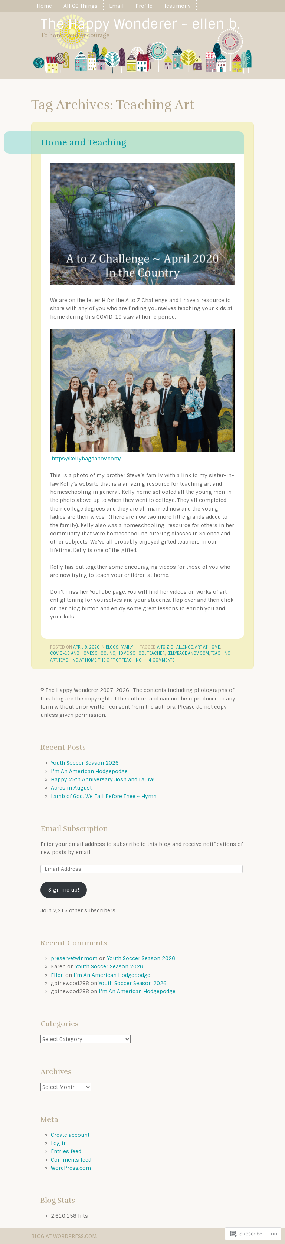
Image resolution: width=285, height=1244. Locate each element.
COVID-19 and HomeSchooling (82, 653)
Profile (144, 6)
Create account (70, 1135)
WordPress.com (71, 1168)
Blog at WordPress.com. (64, 1236)
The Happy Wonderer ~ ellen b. (140, 24)
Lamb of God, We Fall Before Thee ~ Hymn (104, 796)
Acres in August (71, 787)
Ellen (57, 975)
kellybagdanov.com (188, 653)
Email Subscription (74, 828)
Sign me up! (63, 889)
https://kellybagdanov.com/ (86, 458)
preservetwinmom (74, 958)
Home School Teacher (141, 653)
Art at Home (207, 647)
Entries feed (66, 1151)
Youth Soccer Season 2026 (85, 762)
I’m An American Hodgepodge (89, 771)
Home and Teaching (83, 142)
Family (126, 647)
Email (116, 6)
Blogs (112, 647)
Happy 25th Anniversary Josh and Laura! (103, 779)
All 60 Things (80, 6)
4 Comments (162, 660)
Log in (59, 1143)
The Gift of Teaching (120, 660)
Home (44, 6)
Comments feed (71, 1159)
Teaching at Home (77, 660)
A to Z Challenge (175, 647)
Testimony (177, 6)
